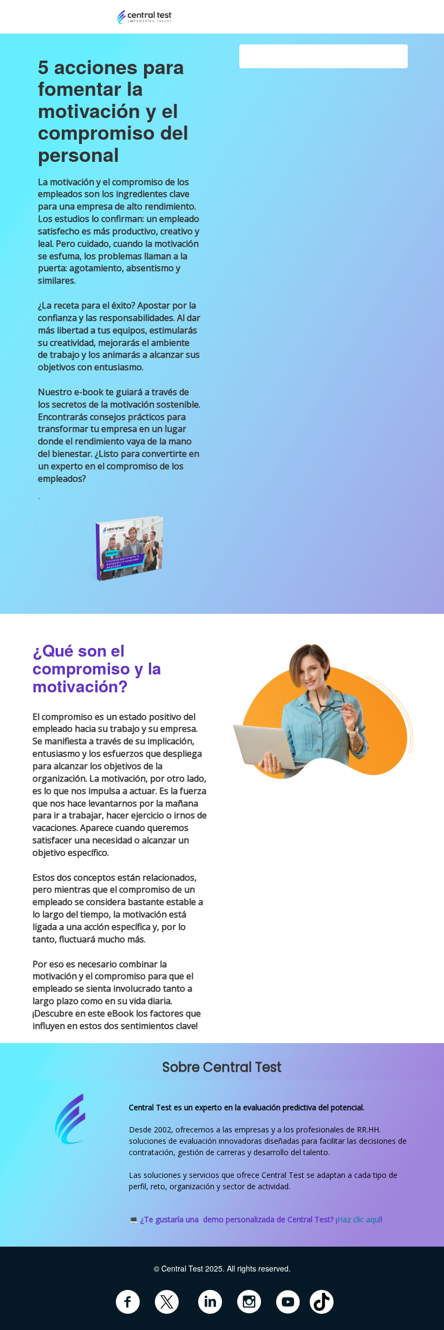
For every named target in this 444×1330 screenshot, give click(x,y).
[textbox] (222, 1291)
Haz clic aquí (359, 1219)
